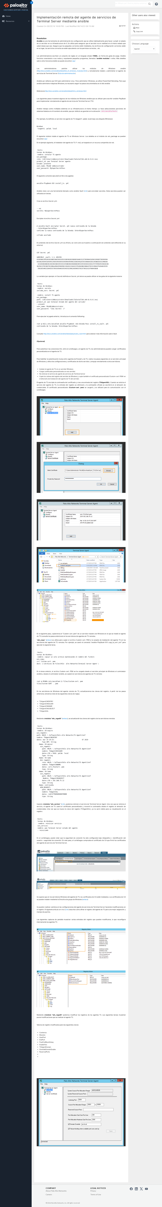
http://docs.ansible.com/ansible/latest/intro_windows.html (65, 91)
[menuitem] (16, 16)
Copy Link (139, 31)
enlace (48, 640)
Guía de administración (66, 73)
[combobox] (130, 3)
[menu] (16, 19)
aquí (73, 61)
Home (8, 16)
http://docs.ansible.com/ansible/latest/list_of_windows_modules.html (62, 71)
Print (137, 28)
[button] (149, 4)
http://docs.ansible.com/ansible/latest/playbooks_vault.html (64, 334)
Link (85, 191)
